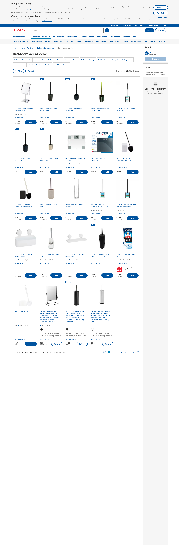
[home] (15, 48)
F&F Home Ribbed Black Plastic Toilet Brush (100, 255)
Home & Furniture (27, 48)
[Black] (41, 329)
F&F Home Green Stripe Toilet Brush (100, 109)
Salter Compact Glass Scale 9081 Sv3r (75, 159)
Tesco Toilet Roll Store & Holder (74, 205)
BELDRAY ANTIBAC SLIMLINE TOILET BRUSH (99, 205)
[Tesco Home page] (19, 30)
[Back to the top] (90, 360)
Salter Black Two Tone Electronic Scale (99, 159)
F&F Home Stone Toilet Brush (48, 205)
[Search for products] (107, 30)
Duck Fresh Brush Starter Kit (125, 255)
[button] (114, 25)
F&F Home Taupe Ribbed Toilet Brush (49, 159)
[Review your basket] (147, 53)
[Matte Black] (67, 329)
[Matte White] (92, 329)
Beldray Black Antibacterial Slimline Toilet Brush (126, 205)
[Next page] (138, 352)
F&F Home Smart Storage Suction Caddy (24, 255)
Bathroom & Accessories (45, 48)
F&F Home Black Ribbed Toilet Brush (74, 109)
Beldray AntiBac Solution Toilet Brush (125, 109)
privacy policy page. (25, 9)
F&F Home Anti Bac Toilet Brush (49, 255)
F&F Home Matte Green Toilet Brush (49, 109)
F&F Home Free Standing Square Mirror (24, 109)
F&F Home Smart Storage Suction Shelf (74, 255)
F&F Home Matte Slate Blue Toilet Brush (25, 159)
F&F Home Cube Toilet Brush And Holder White (125, 159)
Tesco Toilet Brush (21, 311)
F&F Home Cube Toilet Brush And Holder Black (23, 205)
